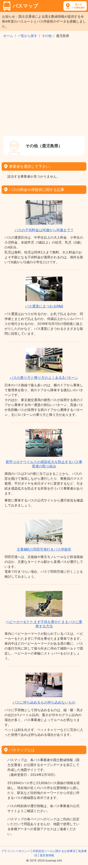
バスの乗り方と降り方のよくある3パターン (44, 378)
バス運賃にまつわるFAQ (44, 306)
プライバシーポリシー (15, 851)
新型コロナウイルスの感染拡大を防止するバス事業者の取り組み (44, 464)
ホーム (8, 36)
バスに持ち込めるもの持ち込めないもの (44, 702)
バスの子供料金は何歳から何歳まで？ (44, 230)
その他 (47, 36)
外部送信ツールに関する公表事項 (54, 851)
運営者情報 (47, 855)
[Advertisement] (44, 90)
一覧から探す (27, 36)
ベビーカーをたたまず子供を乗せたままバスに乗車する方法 (44, 624)
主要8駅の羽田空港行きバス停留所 (44, 549)
